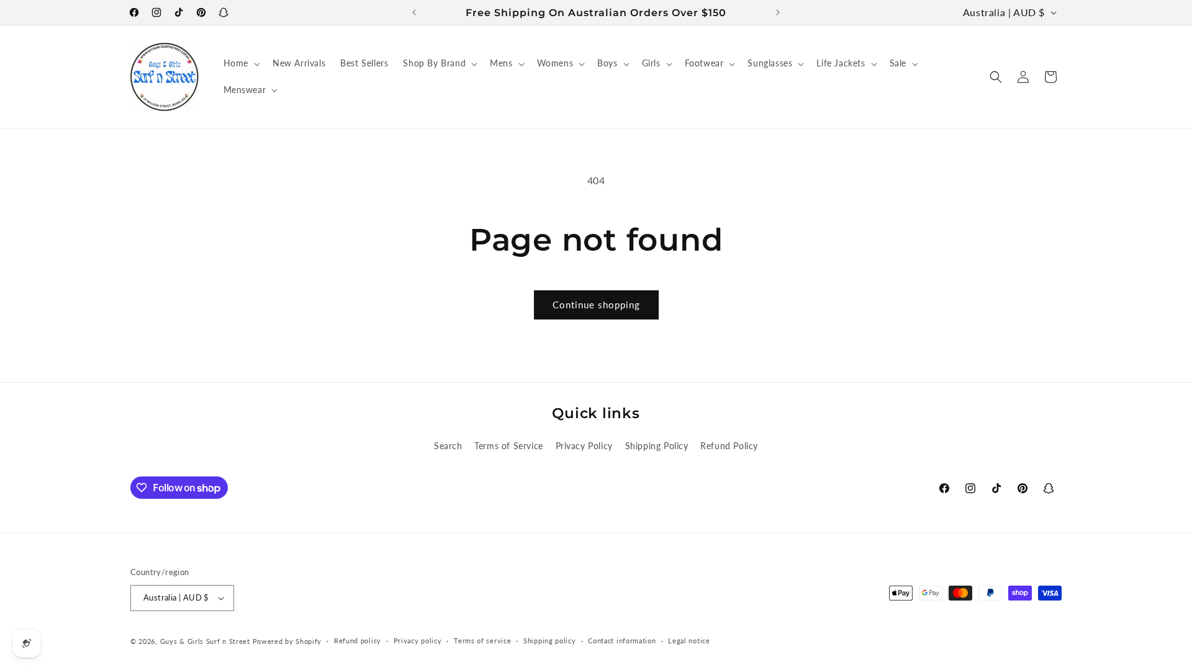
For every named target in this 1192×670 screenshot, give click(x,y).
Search (448, 445)
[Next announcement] (778, 12)
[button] (240, 63)
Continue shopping (596, 304)
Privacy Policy (584, 445)
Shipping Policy (657, 445)
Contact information (622, 640)
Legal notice (689, 640)
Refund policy (357, 640)
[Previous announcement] (414, 12)
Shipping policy (549, 640)
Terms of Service (508, 445)
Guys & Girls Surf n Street (205, 641)
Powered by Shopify (287, 641)
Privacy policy (418, 640)
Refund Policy (729, 445)
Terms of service (482, 640)
